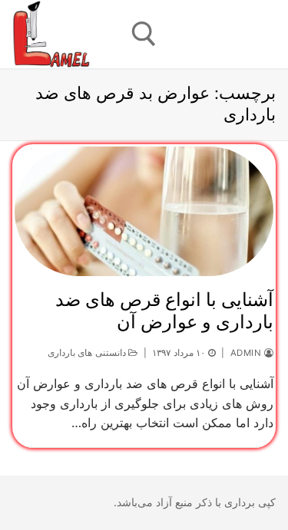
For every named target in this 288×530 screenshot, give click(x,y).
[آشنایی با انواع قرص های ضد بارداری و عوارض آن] (144, 211)
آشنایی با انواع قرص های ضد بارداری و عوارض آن (164, 310)
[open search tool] (144, 34)
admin (247, 352)
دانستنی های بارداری (88, 352)
